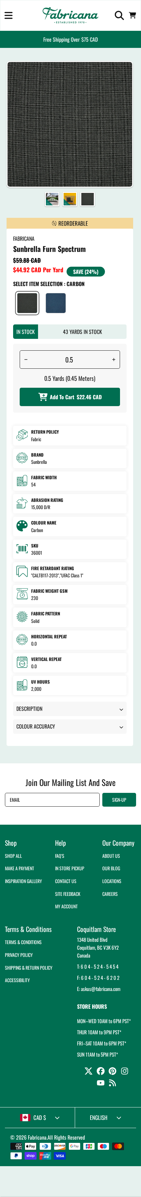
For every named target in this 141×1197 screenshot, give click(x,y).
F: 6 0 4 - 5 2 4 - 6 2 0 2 (98, 977)
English (99, 1117)
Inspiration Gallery (23, 880)
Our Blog (111, 868)
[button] (8, 15)
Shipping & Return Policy (28, 967)
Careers (110, 893)
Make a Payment (19, 868)
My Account (66, 906)
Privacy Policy (19, 954)
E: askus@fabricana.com (98, 988)
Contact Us (65, 880)
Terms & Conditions (23, 942)
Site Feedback (67, 893)
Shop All (13, 855)
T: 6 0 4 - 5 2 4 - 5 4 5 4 (97, 966)
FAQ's (59, 855)
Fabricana (37, 1137)
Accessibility (17, 980)
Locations (111, 880)
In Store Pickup (69, 868)
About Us (111, 855)
